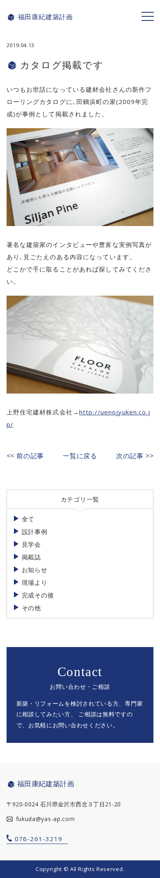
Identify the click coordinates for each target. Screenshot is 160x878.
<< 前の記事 (25, 455)
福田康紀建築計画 (45, 17)
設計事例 (35, 531)
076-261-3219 (38, 839)
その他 (31, 608)
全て (28, 519)
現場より (35, 582)
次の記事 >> (135, 455)
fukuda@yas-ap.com (45, 819)
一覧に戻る (80, 455)
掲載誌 (31, 557)
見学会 (31, 544)
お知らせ (35, 570)
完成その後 (38, 595)
